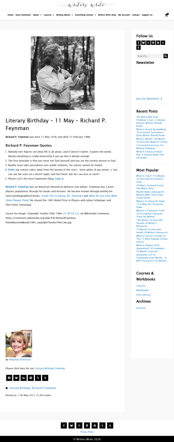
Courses (48, 15)
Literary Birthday (19, 388)
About (36, 15)
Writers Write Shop (107, 15)
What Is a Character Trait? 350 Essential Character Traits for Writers (150, 213)
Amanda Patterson (20, 359)
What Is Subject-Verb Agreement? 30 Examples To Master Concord (150, 248)
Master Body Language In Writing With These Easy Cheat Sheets (150, 195)
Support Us (147, 15)
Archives (141, 308)
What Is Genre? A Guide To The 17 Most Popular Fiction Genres (152, 239)
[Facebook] (9, 378)
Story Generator (23, 15)
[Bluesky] (16, 378)
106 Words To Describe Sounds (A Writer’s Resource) (149, 223)
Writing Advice (63, 15)
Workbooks (142, 290)
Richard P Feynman (44, 388)
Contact (136, 15)
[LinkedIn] (23, 378)
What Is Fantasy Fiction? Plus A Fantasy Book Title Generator (150, 154)
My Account (124, 15)
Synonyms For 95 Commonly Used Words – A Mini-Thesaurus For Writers (151, 258)
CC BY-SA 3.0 (71, 213)
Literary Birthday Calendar (50, 368)
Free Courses (143, 294)
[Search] (166, 56)
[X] (38, 378)
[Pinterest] (30, 378)
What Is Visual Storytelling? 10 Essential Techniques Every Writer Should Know (151, 132)
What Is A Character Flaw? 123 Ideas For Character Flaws (150, 204)
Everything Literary (84, 15)
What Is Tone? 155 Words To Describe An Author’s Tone (150, 179)
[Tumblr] (45, 378)
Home (10, 15)
